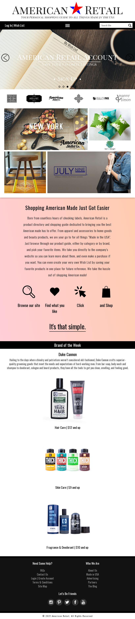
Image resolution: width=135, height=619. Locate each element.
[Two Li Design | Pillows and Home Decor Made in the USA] (110, 149)
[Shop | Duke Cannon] (67, 423)
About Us (92, 570)
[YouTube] (83, 604)
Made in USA (92, 574)
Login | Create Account (42, 578)
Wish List (19, 25)
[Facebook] (76, 604)
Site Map (42, 586)
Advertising (92, 578)
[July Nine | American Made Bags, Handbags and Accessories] (89, 192)
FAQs (42, 570)
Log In (8, 25)
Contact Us (42, 574)
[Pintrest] (60, 604)
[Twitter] (68, 604)
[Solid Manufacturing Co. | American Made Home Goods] (25, 192)
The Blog (92, 586)
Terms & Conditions (42, 582)
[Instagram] (52, 604)
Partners (92, 582)
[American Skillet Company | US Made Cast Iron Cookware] (46, 149)
